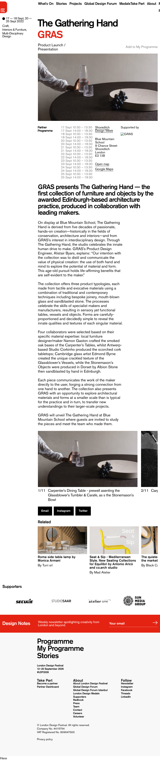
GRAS (50, 34)
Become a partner (47, 683)
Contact (77, 710)
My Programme (60, 648)
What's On (46, 3)
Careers (77, 713)
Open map (102, 164)
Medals (124, 3)
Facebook (126, 690)
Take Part (137, 3)
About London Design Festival (90, 683)
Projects (75, 3)
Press (76, 703)
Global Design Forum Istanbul (90, 690)
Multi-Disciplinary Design (12, 35)
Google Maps (104, 169)
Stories (61, 3)
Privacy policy (44, 739)
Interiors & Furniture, (14, 29)
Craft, (5, 25)
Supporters (12, 587)
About (151, 3)
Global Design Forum (100, 3)
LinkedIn (126, 697)
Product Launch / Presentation (51, 47)
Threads (125, 693)
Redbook (78, 700)
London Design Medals (86, 693)
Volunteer (78, 716)
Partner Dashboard (48, 687)
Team (76, 706)
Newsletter (127, 683)
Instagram (63, 511)
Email (45, 511)
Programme (55, 641)
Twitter (83, 511)
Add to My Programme (142, 47)
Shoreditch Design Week (104, 129)
